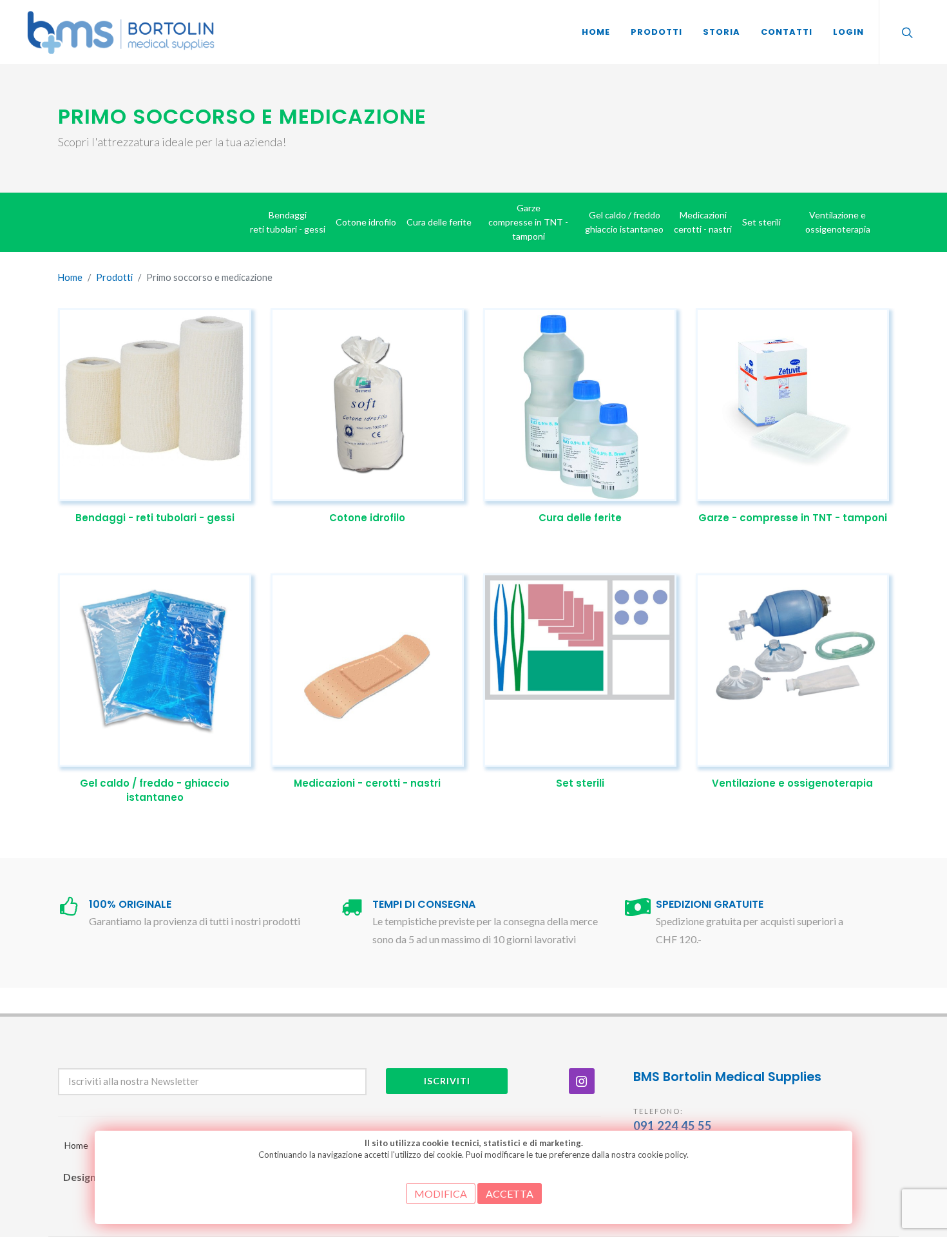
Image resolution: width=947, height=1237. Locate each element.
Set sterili (580, 783)
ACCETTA (509, 1193)
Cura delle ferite (580, 517)
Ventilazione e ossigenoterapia (792, 783)
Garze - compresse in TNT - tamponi (792, 517)
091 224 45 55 (672, 1125)
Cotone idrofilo (367, 517)
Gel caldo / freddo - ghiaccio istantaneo (154, 790)
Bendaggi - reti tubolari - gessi (154, 517)
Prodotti (114, 277)
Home (70, 277)
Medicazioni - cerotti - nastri (367, 783)
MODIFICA (440, 1193)
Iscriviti (447, 1080)
